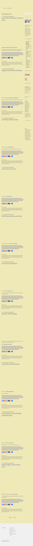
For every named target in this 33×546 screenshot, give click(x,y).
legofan (15, 63)
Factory (26, 128)
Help (11, 4)
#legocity (3, 54)
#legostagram (4, 53)
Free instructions (28, 41)
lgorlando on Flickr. (9, 196)
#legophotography (19, 52)
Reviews (15, 4)
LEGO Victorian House (9, 169)
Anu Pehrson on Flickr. (15, 494)
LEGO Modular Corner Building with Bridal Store (11, 414)
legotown (8, 114)
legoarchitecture (20, 62)
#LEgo (3, 52)
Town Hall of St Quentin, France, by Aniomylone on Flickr (9, 47)
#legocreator (18, 54)
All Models (27, 48)
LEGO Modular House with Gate (12, 216)
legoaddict (16, 62)
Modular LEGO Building (9, 314)
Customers (18, 4)
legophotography (18, 113)
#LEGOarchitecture (6, 52)
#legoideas (9, 53)
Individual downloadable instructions (27, 43)
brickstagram (6, 62)
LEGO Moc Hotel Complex (10, 120)
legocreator (12, 63)
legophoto (14, 113)
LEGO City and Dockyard (9, 263)
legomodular (11, 113)
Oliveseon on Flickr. (10, 290)
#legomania (16, 53)
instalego (12, 62)
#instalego (22, 53)
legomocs (8, 113)
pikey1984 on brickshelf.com (8, 344)
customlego (9, 62)
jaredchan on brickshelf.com (10, 391)
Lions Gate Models (6, 1)
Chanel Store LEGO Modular (10, 364)
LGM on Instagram (11, 16)
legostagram (5, 114)
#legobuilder (15, 54)
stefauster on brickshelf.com (13, 243)
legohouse (17, 63)
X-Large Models (28, 67)
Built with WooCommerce (5, 541)
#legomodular (11, 54)
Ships (26, 57)
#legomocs (13, 55)
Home (2, 4)
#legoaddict (6, 55)
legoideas (20, 63)
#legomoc (19, 53)
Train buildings (28, 60)
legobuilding (6, 63)
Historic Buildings (28, 51)
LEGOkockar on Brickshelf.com (14, 97)
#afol (5, 54)
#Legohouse (15, 52)
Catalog (5, 4)
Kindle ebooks (27, 47)
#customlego (17, 55)
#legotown (7, 54)
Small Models (27, 63)
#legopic (21, 54)
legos (2, 114)
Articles (8, 4)
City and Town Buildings (27, 53)
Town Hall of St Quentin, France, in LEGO (12, 19)
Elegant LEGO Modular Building (12, 70)
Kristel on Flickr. (11, 442)
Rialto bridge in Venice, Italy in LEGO (11, 466)
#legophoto (12, 53)
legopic (22, 113)
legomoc (6, 113)
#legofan (3, 55)
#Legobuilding (11, 52)
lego (14, 62)
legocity (9, 63)
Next (15, 517)
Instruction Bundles (28, 45)
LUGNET (26, 78)
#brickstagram (10, 55)
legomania (3, 113)
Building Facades (28, 61)
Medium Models (28, 64)
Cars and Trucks (28, 56)
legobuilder (3, 63)
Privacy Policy (3, 527)
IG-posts (5, 61)
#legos (7, 53)
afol (3, 62)
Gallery (2, 5)
